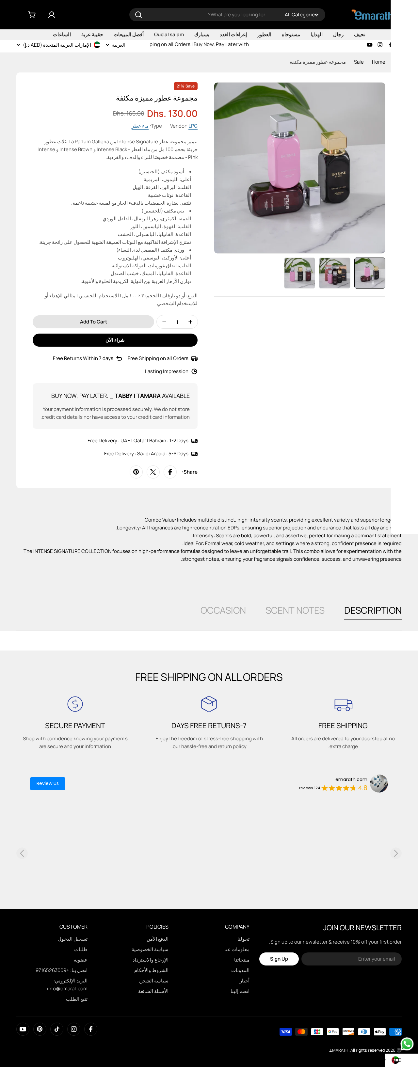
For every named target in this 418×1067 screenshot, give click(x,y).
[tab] (373, 612)
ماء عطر (140, 125)
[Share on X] (153, 472)
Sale (359, 61)
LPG (193, 125)
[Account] (52, 15)
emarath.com (351, 779)
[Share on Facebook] (170, 472)
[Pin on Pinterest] (136, 472)
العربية (118, 44)
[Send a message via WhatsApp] (407, 1044)
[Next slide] (396, 853)
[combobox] (227, 14)
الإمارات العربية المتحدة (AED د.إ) (57, 44)
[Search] (138, 15)
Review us (48, 783)
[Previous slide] (22, 853)
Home (378, 61)
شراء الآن (115, 340)
